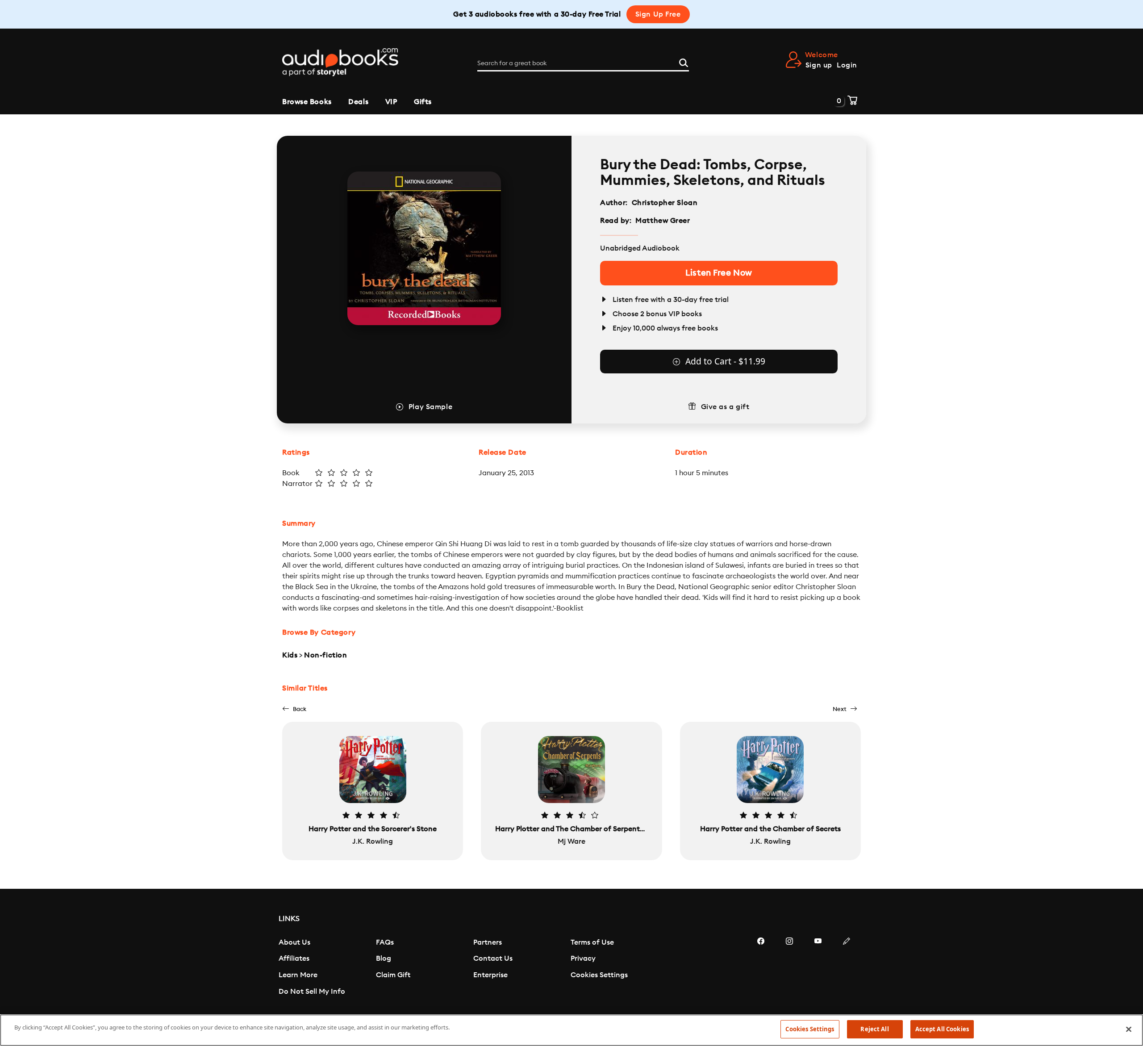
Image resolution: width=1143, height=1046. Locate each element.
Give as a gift (725, 407)
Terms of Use (592, 942)
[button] (294, 709)
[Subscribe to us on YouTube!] (818, 968)
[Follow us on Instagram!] (789, 968)
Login (847, 65)
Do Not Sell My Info (312, 991)
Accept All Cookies (942, 1029)
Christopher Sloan (665, 202)
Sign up (818, 65)
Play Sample (430, 407)
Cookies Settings (599, 975)
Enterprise (490, 975)
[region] (571, 1030)
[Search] (683, 62)
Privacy (583, 958)
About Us (294, 942)
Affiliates (294, 958)
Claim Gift (393, 975)
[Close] (1129, 1029)
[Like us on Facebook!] (761, 968)
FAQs (385, 942)
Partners (487, 942)
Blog (383, 958)
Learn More (298, 975)
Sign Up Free (658, 14)
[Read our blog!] (846, 968)
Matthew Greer (662, 220)
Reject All (874, 1029)
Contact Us (493, 958)
